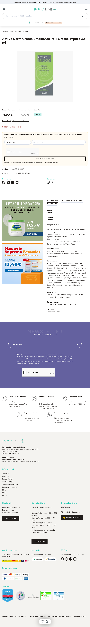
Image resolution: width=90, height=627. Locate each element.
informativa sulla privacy (51, 162)
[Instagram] (8, 183)
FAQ (3, 493)
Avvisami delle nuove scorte (45, 159)
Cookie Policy (7, 482)
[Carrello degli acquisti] (47, 621)
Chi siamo (5, 473)
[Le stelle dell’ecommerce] (7, 595)
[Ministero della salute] (33, 596)
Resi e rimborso (8, 510)
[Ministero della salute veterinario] (58, 595)
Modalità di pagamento (11, 507)
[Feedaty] (50, 559)
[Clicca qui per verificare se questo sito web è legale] (45, 595)
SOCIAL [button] (64, 550)
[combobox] (43, 16)
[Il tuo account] (4, 9)
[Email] (17, 183)
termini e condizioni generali (30, 162)
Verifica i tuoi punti (73, 517)
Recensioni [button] (36, 550)
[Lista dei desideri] (42, 621)
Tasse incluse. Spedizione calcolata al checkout (15, 121)
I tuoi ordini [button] (7, 503)
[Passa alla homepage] (45, 9)
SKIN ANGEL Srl (25, 173)
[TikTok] (12, 183)
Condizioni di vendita (10, 484)
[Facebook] (3, 183)
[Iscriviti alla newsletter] (77, 344)
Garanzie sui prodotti (10, 513)
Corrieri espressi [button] (9, 550)
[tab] (52, 201)
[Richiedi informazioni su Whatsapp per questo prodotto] (48, 183)
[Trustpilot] (38, 559)
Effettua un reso (11, 518)
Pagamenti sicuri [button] (9, 568)
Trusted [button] (6, 586)
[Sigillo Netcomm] (20, 596)
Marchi (4, 495)
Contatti (5, 476)
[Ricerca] (84, 16)
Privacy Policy (52, 354)
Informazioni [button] (8, 469)
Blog (4, 490)
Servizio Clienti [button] (38, 503)
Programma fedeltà (9, 487)
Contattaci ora (39, 541)
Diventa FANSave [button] (69, 503)
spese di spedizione (61, 616)
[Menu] (86, 9)
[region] (45, 76)
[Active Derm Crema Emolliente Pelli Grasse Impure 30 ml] (45, 74)
